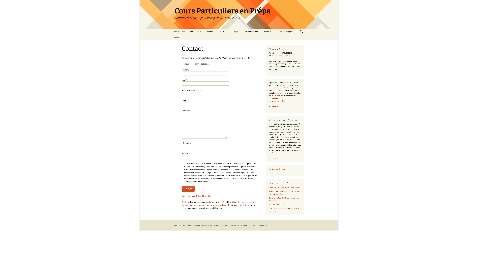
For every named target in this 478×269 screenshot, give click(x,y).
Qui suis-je (234, 31)
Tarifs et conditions (251, 31)
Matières (209, 31)
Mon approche (195, 31)
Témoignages (269, 31)
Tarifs (271, 103)
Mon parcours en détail (277, 101)
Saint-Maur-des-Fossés (203, 225)
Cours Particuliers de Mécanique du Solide (284, 187)
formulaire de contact (283, 55)
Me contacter (274, 106)
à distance (219, 225)
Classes (222, 31)
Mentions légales (286, 31)
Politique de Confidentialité (199, 196)
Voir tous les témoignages (278, 169)
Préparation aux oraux (277, 204)
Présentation (179, 31)
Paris (191, 225)
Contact (177, 37)
